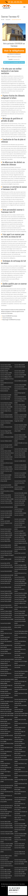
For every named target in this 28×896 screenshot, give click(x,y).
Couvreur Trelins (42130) (19, 843)
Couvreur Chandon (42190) (20, 427)
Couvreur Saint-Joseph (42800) (21, 713)
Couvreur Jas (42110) (18, 515)
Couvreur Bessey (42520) (5, 387)
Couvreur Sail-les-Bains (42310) (20, 631)
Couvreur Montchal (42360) (6, 571)
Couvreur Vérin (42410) (19, 863)
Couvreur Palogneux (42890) (6, 593)
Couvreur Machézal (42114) (20, 541)
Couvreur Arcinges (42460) (6, 372)
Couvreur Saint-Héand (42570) (20, 699)
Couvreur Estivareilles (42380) (20, 493)
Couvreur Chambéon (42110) (6, 417)
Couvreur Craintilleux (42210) (6, 469)
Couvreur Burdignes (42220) (20, 399)
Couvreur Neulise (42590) (5, 581)
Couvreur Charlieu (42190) (19, 435)
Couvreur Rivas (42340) (19, 617)
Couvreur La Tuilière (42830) (6, 845)
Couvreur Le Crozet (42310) (20, 473)
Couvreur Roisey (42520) (5, 627)
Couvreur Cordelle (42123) (20, 461)
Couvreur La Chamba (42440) (20, 415)
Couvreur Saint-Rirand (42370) (6, 785)
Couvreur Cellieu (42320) (19, 405)
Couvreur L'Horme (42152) (5, 529)
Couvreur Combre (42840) (19, 457)
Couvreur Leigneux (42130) (6, 533)
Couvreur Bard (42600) (19, 376)
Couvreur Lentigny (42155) (20, 533)
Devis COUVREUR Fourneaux (9, 316)
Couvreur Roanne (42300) (19, 619)
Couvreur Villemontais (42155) (20, 869)
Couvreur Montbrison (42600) (20, 567)
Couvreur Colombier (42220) (6, 457)
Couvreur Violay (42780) (5, 873)
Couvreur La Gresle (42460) (6, 511)
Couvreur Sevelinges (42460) (20, 825)
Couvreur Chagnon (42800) (20, 409)
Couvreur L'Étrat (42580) (19, 521)
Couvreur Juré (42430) (5, 521)
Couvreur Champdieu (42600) (20, 425)
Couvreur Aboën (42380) (5, 364)
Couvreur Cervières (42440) (20, 407)
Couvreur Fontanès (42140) (20, 497)
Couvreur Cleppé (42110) (19, 455)
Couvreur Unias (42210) (19, 845)
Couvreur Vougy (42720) (5, 877)
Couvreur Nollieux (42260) (5, 587)
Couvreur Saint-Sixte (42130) (20, 797)
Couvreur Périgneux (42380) (20, 597)
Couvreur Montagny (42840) (20, 565)
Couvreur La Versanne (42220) (20, 867)
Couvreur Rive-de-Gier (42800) (6, 619)
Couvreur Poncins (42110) (5, 605)
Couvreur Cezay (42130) (5, 409)
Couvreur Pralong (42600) (19, 611)
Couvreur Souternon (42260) (6, 831)
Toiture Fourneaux (7, 318)
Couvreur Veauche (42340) (20, 859)
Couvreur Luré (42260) (5, 539)
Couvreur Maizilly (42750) (5, 547)
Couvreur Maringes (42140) (20, 557)
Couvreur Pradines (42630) (6, 611)
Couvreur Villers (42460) (19, 871)
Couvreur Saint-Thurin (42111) (6, 805)
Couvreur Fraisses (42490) (6, 501)
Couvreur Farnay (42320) (5, 495)
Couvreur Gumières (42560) (20, 513)
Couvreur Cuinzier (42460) (5, 475)
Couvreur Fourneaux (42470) (20, 499)
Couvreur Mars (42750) (5, 563)
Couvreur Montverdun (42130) (6, 575)
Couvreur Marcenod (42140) (6, 551)
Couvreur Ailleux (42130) (19, 364)
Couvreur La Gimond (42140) (6, 503)
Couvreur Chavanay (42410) (6, 445)
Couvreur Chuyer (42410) (19, 453)
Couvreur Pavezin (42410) (19, 595)
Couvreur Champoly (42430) (6, 427)
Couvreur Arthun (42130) (5, 374)
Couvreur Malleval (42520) (19, 547)
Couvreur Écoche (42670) (5, 485)
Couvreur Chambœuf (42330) (6, 421)
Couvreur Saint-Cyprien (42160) (7, 659)
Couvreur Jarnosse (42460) (6, 515)
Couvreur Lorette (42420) (5, 537)
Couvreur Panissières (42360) (20, 593)
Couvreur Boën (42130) (19, 387)
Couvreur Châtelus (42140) (6, 441)
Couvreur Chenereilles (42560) (20, 449)
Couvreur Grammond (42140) (6, 507)
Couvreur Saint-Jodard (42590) (6, 713)
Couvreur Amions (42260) (19, 366)
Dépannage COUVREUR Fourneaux (11, 319)
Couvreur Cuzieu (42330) (19, 475)
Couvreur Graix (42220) (19, 503)
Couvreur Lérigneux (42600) (6, 535)
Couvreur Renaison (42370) (6, 615)
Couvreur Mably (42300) (5, 541)
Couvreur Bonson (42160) (5, 395)
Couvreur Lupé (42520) (19, 537)
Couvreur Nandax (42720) (5, 577)
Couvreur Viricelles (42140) (20, 873)
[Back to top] (24, 892)
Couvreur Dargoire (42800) (20, 477)
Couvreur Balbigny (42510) (6, 376)
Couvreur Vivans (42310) (19, 875)
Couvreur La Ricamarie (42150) (20, 615)
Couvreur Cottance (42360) (6, 467)
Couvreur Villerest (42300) (5, 871)
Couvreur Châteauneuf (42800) (6, 437)
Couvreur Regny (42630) (19, 613)
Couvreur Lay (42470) (18, 531)
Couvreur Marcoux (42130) (19, 553)
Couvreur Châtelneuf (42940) (20, 437)
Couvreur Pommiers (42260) (20, 601)
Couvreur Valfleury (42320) (6, 855)
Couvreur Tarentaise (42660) (20, 833)
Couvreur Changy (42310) (5, 431)
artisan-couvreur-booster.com (12, 884)
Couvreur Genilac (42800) (19, 501)
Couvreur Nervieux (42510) (20, 579)
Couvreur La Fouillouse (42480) (6, 499)
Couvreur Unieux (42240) (5, 847)
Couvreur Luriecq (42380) (19, 539)
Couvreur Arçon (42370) (19, 372)
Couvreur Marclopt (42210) (6, 553)
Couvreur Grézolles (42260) (6, 513)
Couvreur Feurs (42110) (19, 495)
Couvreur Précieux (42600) (6, 613)
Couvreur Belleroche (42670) (20, 380)
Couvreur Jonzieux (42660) (20, 519)
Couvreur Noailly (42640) (19, 581)
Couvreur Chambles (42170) (20, 417)
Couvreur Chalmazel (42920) (6, 415)
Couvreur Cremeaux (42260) (20, 469)
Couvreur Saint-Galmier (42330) (7, 679)
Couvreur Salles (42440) (5, 821)
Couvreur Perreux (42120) (5, 599)
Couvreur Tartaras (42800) (5, 837)
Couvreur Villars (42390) (5, 869)
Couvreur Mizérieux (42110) (6, 565)
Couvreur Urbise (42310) (19, 847)
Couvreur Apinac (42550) (19, 370)
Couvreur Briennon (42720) (20, 397)
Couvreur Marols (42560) (19, 559)
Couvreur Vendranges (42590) (20, 861)
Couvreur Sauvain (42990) (19, 823)
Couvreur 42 (8, 19)
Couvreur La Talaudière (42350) (6, 833)
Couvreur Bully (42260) (5, 399)
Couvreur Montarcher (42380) (6, 567)
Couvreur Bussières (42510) (6, 403)
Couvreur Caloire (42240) (5, 405)
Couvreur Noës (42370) (5, 583)
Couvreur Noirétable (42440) (20, 583)
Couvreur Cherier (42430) (5, 451)
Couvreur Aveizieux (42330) (20, 374)
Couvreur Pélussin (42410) (5, 597)
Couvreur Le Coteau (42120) (20, 465)
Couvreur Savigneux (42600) (6, 825)
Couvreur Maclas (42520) (5, 545)
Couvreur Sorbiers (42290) (20, 827)
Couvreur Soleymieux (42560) (6, 827)
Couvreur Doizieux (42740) (19, 481)
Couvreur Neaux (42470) (19, 577)
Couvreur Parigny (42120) (5, 595)
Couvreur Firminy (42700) (5, 497)
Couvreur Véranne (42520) (5, 863)
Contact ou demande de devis (14, 62)
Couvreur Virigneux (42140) (6, 875)
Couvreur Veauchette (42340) (6, 861)
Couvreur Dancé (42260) (5, 477)
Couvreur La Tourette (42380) (6, 843)
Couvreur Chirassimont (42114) (6, 453)
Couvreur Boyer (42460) (5, 397)
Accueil (2, 19)
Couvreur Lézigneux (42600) (20, 535)
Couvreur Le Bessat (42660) (20, 384)
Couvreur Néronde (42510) (6, 579)
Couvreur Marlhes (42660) (5, 559)
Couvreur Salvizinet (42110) (6, 823)
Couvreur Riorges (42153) (5, 617)
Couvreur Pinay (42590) (19, 599)
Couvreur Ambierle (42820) (6, 366)
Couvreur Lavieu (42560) (5, 531)
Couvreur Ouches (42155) (5, 591)
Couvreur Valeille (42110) (19, 851)
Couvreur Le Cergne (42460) (6, 407)
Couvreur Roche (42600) (5, 623)
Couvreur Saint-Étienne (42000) (20, 671)
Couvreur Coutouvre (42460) (20, 467)
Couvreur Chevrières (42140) (20, 451)
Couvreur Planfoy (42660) (5, 601)
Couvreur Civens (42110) (5, 455)
